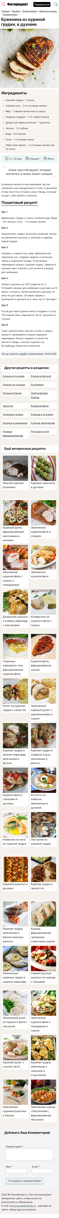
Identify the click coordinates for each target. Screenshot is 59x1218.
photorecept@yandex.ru (23, 1205)
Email (36, 1166)
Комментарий (14, 1146)
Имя (9, 1166)
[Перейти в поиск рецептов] (56, 4)
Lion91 (23, 353)
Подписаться (41, 4)
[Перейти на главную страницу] (17, 5)
